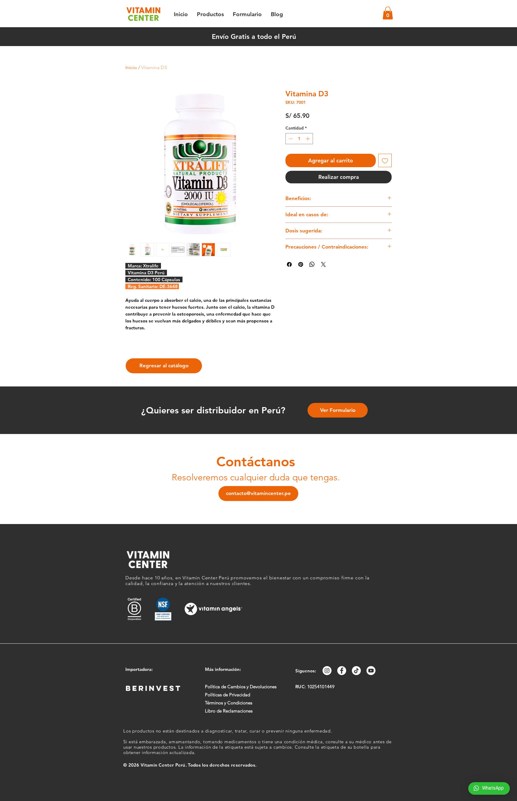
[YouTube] (371, 670)
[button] (387, 13)
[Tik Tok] (356, 670)
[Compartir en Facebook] (289, 264)
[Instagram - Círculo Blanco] (327, 670)
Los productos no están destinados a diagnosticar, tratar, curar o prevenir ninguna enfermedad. (227, 731)
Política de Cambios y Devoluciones (240, 686)
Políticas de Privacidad (227, 695)
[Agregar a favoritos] (385, 160)
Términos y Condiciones (228, 703)
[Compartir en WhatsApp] (312, 264)
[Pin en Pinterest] (300, 264)
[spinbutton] (299, 138)
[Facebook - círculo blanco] (341, 670)
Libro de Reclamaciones (229, 711)
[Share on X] (323, 264)
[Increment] (308, 138)
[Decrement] (290, 138)
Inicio (131, 67)
